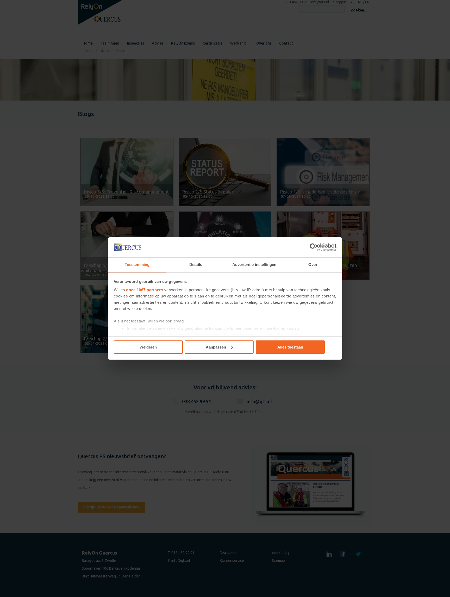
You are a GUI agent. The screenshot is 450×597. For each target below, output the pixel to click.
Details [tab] (195, 264)
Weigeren (148, 347)
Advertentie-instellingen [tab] (254, 264)
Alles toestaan (290, 347)
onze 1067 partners (144, 290)
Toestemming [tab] (137, 264)
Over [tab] (312, 264)
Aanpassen (216, 347)
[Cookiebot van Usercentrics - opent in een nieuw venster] (313, 247)
